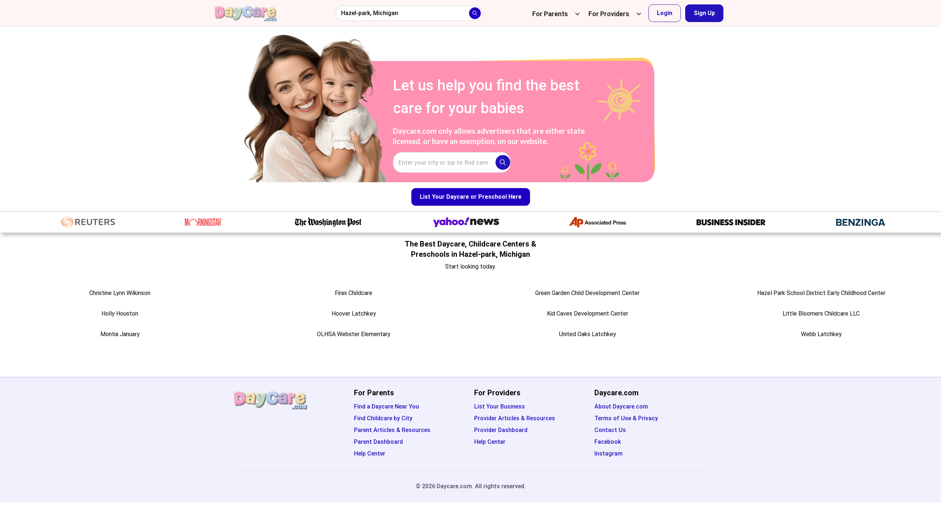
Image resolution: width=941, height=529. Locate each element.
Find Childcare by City (383, 418)
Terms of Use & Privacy (626, 418)
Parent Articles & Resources (392, 430)
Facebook (607, 441)
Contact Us (610, 430)
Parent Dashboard (378, 441)
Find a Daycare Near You (386, 406)
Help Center (369, 453)
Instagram (608, 453)
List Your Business (499, 406)
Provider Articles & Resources (514, 418)
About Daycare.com (621, 406)
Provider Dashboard (500, 430)
